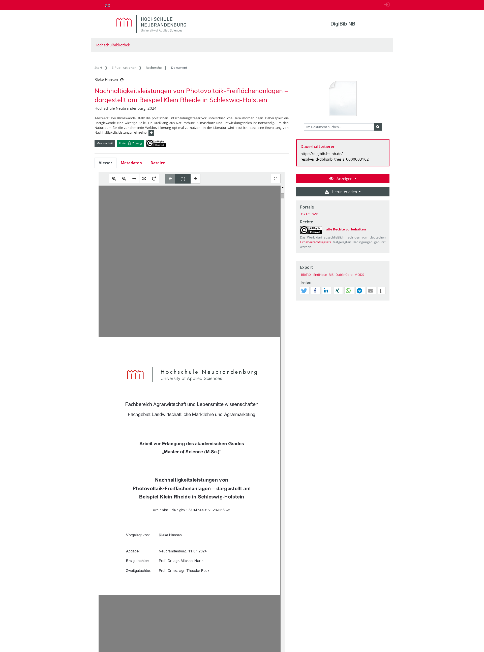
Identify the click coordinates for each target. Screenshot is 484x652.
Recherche (154, 67)
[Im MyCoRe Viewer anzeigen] (343, 99)
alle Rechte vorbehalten (346, 229)
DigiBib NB (342, 24)
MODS (359, 274)
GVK (315, 214)
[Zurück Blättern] (170, 179)
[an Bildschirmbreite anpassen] (134, 178)
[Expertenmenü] (385, 300)
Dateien (158, 162)
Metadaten (131, 162)
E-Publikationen (124, 67)
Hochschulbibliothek (112, 44)
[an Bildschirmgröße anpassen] (144, 178)
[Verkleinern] (124, 178)
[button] (304, 290)
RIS (331, 274)
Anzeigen (344, 178)
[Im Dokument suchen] (378, 127)
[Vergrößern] (114, 178)
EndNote (320, 274)
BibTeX (306, 274)
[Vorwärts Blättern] (195, 179)
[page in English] (107, 5)
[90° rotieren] (154, 178)
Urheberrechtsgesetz (315, 242)
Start (98, 67)
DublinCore (344, 274)
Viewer (105, 162)
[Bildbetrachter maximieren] (276, 178)
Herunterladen (344, 191)
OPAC (305, 214)
